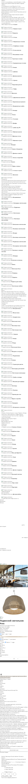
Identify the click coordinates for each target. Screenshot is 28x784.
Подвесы (11, 194)
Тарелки (7, 420)
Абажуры (3, 193)
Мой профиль (20, 765)
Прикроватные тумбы (6, 16)
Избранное (4, 765)
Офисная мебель (16, 3)
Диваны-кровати (9, 12)
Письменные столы (10, 9)
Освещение (4, 179)
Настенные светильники (7, 182)
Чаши (11, 421)
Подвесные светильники (14, 187)
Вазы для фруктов (5, 421)
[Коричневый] (14, 636)
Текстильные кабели (6, 196)
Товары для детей (5, 491)
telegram (2, 774)
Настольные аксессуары (7, 296)
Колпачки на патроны (11, 193)
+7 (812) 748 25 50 (8, 769)
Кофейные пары (5, 418)
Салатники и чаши (5, 414)
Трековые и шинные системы (19, 183)
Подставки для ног (21, 12)
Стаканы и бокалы (5, 413)
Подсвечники (4, 303)
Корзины (3, 307)
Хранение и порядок (18, 296)
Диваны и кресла (13, 2)
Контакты (21, 756)
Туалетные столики (19, 9)
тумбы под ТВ (21, 17)
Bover (1, 618)
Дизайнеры (2, 501)
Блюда (3, 420)
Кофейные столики (16, 7)
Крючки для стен (10, 307)
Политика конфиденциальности (9, 777)
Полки (7, 17)
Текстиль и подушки (19, 291)
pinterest (14, 774)
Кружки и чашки (14, 413)
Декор (3, 290)
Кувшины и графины (15, 414)
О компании (18, 762)
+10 (4, 26)
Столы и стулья (5, 2)
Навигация (7, 756)
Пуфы (2, 13)
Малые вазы (11, 298)
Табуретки (14, 6)
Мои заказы (14, 765)
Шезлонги (6, 13)
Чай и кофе (18, 415)
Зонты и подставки (5, 21)
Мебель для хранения (6, 3)
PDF (1, 656)
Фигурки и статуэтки (6, 293)
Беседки (3, 20)
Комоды (3, 17)
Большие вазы (4, 298)
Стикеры (3, 304)
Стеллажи (11, 17)
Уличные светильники (6, 183)
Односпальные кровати (18, 14)
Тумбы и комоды (5, 305)
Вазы (2, 291)
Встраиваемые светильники (8, 186)
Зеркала (9, 291)
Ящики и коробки (18, 307)
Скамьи (15, 10)
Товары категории (8, 27)
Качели (12, 21)
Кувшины (8, 422)
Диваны (3, 12)
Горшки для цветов (10, 294)
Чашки (14, 418)
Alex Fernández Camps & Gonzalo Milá (8, 690)
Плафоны (6, 194)
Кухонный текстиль (11, 415)
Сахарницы (4, 424)
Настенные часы (13, 300)
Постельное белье (9, 301)
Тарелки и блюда (22, 413)
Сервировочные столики (7, 10)
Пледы (3, 301)
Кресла (15, 12)
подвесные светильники (6, 676)
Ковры (12, 291)
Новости (23, 762)
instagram (10, 774)
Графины (3, 422)
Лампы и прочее (5, 184)
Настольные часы (22, 300)
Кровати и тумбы (21, 2)
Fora (1, 684)
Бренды (2, 502)
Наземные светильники (7, 189)
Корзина (9, 765)
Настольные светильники (20, 180)
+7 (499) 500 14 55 (5, 498)
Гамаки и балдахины (10, 20)
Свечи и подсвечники (17, 293)
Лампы (18, 193)
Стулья (3, 6)
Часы (5, 291)
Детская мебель (5, 492)
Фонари (15, 189)
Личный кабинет (15, 756)
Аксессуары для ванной (20, 294)
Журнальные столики (6, 7)
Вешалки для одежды (15, 305)
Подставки (4, 425)
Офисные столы (13, 19)
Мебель (3, 0)
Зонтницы (22, 305)
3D (0, 653)
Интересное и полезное (11, 297)
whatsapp (6, 774)
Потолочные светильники (7, 180)
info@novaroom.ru (14, 498)
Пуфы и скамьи (18, 21)
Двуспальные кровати (6, 14)
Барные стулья (8, 6)
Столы (18, 6)
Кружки (11, 418)
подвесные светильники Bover (19, 676)
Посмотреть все (14, 750)
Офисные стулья (21, 19)
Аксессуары (7, 417)
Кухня (2, 411)
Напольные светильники (19, 182)
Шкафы (15, 17)
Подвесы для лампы (18, 194)
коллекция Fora (3, 677)
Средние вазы (18, 298)
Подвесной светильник (12, 621)
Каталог (2, 500)
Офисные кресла (5, 19)
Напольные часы (5, 300)
